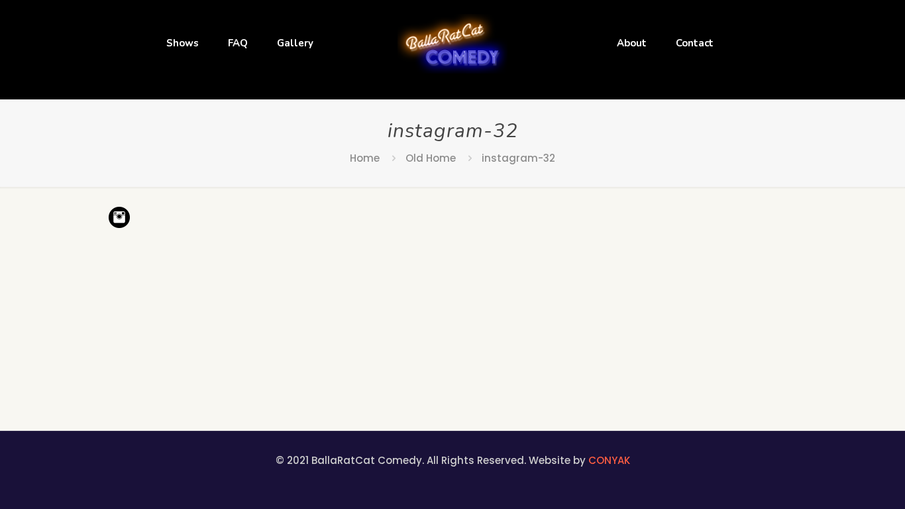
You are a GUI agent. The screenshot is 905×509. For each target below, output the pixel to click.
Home (365, 158)
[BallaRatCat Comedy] (452, 43)
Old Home (430, 158)
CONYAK (609, 460)
